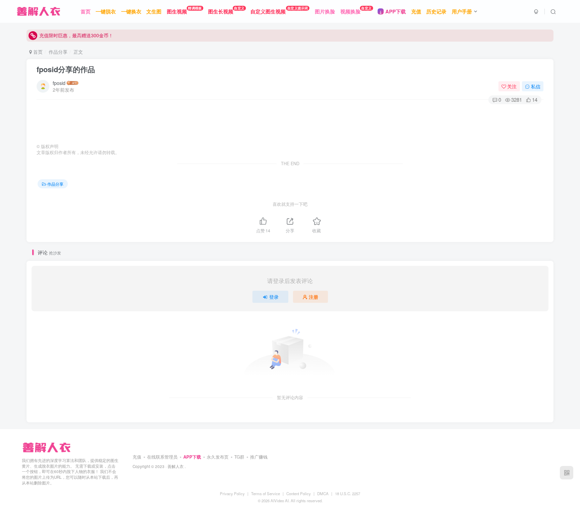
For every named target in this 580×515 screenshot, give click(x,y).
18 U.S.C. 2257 (347, 493)
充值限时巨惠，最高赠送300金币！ (76, 35)
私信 (535, 86)
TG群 (239, 457)
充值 (137, 457)
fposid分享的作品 (66, 69)
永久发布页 (218, 457)
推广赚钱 (259, 457)
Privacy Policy (232, 493)
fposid (59, 83)
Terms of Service (265, 493)
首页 (37, 51)
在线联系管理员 (162, 457)
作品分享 (58, 51)
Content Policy (298, 493)
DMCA (323, 493)
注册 (313, 296)
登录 (274, 296)
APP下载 (192, 457)
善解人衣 (175, 466)
